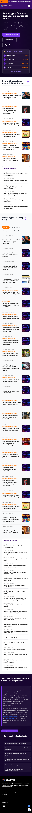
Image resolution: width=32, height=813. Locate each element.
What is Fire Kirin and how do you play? (16, 754)
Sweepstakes (7, 230)
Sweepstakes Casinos (11, 34)
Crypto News (9, 45)
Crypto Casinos (9, 39)
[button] (29, 5)
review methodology (10, 716)
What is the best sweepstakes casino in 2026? (17, 759)
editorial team (10, 718)
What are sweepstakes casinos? (16, 743)
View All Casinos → (16, 71)
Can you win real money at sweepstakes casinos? (14, 770)
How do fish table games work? (15, 765)
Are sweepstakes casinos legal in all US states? (16, 748)
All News (5, 227)
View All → (28, 82)
